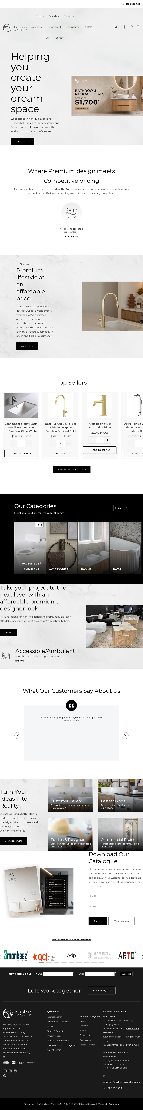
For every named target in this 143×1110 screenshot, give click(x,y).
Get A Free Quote (13, 841)
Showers (84, 1025)
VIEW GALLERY (58, 808)
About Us (69, 16)
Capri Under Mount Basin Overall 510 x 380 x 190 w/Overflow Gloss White (21, 427)
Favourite (131, 27)
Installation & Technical (58, 1021)
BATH (117, 569)
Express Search (54, 1017)
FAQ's (50, 1026)
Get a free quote (102, 990)
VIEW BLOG (107, 808)
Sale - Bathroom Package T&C (62, 1045)
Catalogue (37, 27)
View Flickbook (121, 921)
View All (8, 632)
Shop (39, 16)
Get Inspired (73, 27)
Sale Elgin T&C (54, 1050)
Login (125, 27)
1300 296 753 (133, 4)
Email (81, 974)
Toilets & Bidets (87, 1044)
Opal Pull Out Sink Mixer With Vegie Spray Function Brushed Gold (60, 427)
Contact (60, 37)
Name (39, 974)
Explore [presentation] (119, 508)
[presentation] (109, 508)
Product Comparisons (58, 1040)
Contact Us (21, 141)
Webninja (114, 1104)
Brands (53, 16)
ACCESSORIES (58, 569)
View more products (70, 469)
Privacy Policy (54, 1036)
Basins (83, 1021)
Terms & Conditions (56, 1031)
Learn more (56, 846)
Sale (48, 37)
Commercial (54, 27)
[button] (41, 962)
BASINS (86, 569)
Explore (19, 660)
